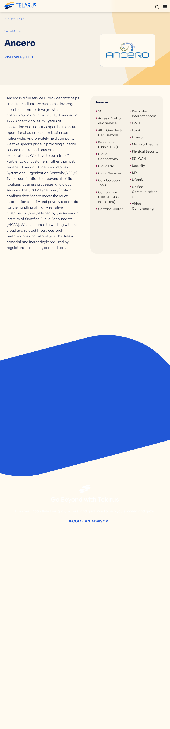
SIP (134, 172)
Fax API (137, 129)
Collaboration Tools (109, 182)
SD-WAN (139, 158)
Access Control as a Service (110, 120)
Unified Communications (144, 191)
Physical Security (145, 151)
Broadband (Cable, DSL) (108, 144)
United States (12, 31)
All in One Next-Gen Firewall (110, 132)
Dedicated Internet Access (144, 113)
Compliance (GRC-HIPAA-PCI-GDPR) (108, 196)
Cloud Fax (106, 165)
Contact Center (110, 208)
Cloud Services (109, 172)
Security (138, 165)
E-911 (136, 122)
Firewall (138, 136)
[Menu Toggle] (165, 6)
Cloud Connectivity (108, 156)
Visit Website (17, 56)
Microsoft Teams (145, 144)
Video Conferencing (143, 206)
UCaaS (137, 179)
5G (100, 110)
